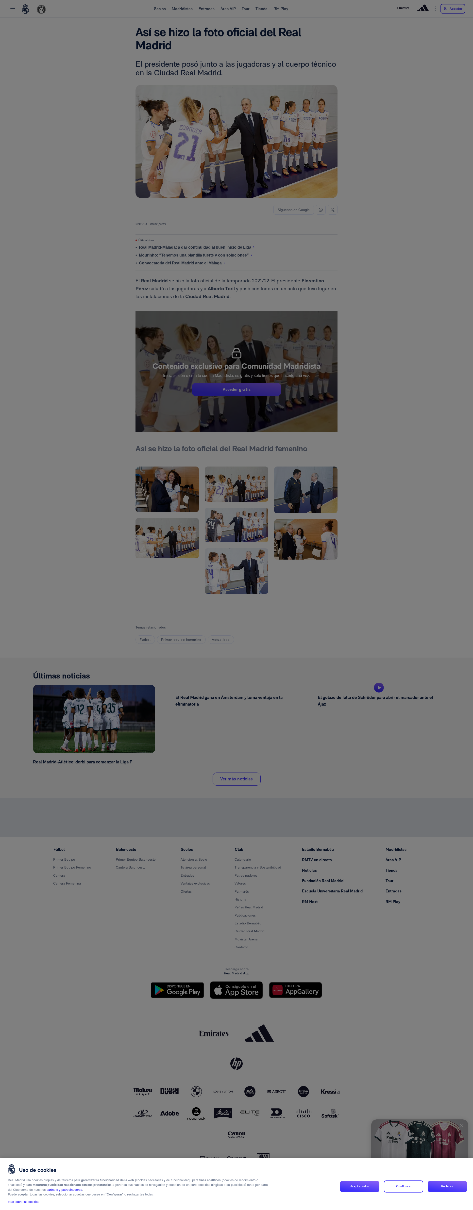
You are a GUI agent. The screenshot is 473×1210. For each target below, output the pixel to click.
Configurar (403, 1186)
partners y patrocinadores (64, 1190)
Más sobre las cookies (23, 1202)
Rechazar (447, 1186)
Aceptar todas (359, 1186)
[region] (236, 1184)
